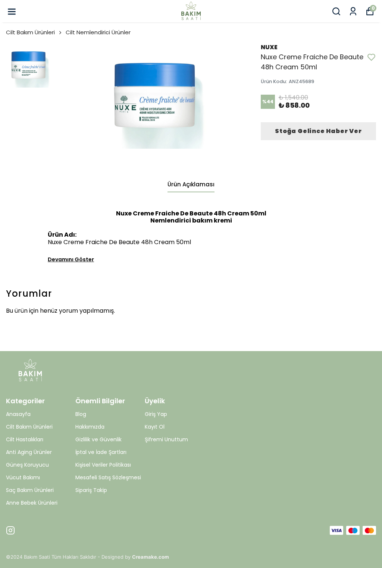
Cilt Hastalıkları (24, 439)
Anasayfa (18, 414)
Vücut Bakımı (23, 477)
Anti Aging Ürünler (29, 452)
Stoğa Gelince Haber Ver (318, 131)
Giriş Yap (156, 414)
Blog (80, 414)
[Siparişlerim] (353, 11)
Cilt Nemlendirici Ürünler (98, 32)
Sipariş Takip (91, 490)
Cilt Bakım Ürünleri (30, 32)
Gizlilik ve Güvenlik (98, 439)
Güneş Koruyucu (27, 464)
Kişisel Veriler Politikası (103, 464)
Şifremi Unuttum (166, 439)
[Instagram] (10, 530)
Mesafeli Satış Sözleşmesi (108, 477)
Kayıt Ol (155, 426)
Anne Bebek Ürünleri (31, 503)
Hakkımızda (89, 426)
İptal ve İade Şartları (100, 452)
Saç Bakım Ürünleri (30, 490)
